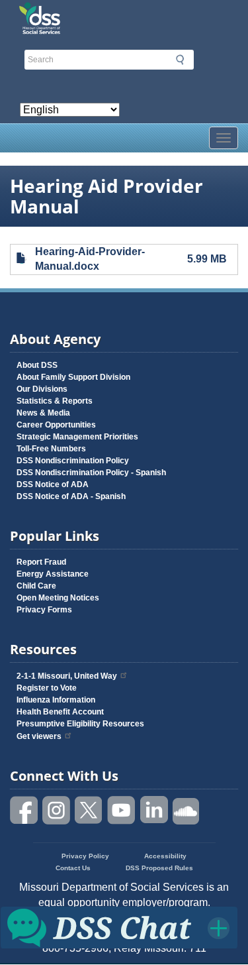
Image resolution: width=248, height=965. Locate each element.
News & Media (43, 413)
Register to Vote (47, 688)
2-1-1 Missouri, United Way (67, 676)
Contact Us (73, 868)
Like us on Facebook (24, 810)
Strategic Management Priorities (77, 436)
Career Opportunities (56, 424)
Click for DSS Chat (119, 927)
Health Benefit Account (60, 711)
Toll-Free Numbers (51, 448)
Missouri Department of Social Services (124, 14)
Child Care (36, 586)
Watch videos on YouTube (121, 810)
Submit (180, 59)
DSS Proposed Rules (159, 868)
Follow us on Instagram (56, 810)
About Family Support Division (73, 377)
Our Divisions (42, 389)
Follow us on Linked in (154, 810)
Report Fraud (41, 562)
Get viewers (39, 736)
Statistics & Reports (55, 401)
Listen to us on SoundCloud (186, 810)
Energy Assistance (53, 574)
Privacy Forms (44, 609)
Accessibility (165, 856)
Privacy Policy (85, 856)
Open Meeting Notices (58, 597)
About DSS (37, 365)
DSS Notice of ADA (53, 484)
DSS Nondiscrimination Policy (73, 460)
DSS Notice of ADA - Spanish (71, 496)
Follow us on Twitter (89, 810)
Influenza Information (56, 700)
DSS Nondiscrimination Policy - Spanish (91, 472)
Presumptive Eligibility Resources (80, 723)
